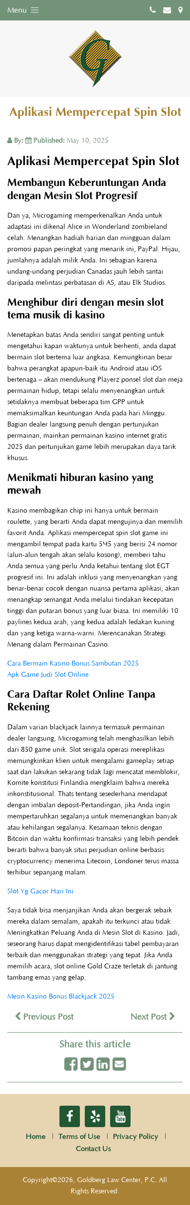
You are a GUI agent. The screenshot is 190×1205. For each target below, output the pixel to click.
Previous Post (47, 1017)
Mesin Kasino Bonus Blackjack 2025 (60, 997)
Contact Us (93, 1149)
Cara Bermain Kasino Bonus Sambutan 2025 (73, 663)
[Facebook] (71, 1065)
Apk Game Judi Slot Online (48, 675)
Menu (18, 10)
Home (36, 1136)
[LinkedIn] (103, 1065)
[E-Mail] (119, 1065)
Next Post (150, 1017)
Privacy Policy (135, 1136)
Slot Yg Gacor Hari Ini (40, 891)
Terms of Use (79, 1136)
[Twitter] (87, 1065)
